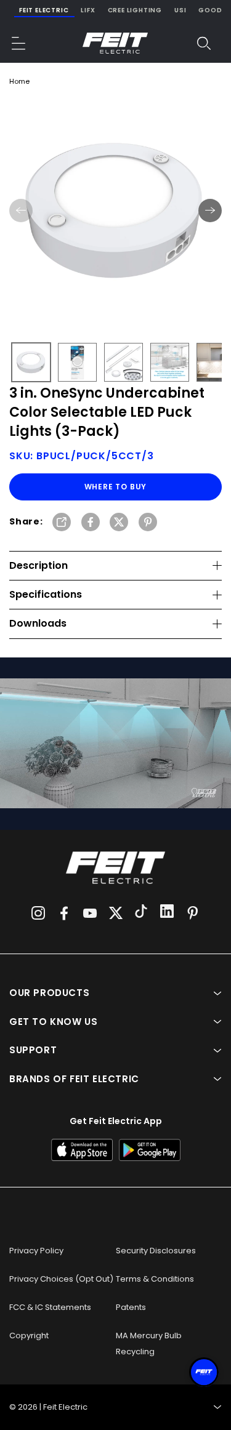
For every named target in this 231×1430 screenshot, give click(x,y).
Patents (131, 1307)
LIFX (88, 10)
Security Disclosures (156, 1250)
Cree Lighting (135, 10)
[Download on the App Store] (82, 1150)
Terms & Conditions (155, 1279)
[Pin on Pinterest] (148, 523)
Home (19, 81)
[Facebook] (64, 913)
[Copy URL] (61, 523)
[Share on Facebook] (90, 523)
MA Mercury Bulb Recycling (149, 1343)
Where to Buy (115, 486)
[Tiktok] (141, 913)
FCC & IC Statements (50, 1307)
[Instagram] (38, 913)
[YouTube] (90, 913)
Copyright (29, 1335)
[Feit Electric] (115, 43)
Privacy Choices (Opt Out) (61, 1279)
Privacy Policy (36, 1250)
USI (180, 10)
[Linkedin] (167, 913)
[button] (19, 43)
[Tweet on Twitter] (119, 523)
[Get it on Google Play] (149, 1150)
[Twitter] (116, 913)
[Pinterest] (193, 913)
